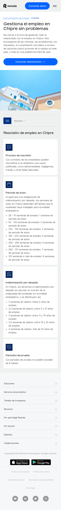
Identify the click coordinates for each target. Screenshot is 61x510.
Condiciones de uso (16, 480)
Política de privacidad (20, 472)
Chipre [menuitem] (35, 18)
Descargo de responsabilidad (41, 480)
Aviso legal (30, 488)
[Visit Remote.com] (12, 6)
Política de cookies (41, 472)
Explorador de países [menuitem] (16, 18)
